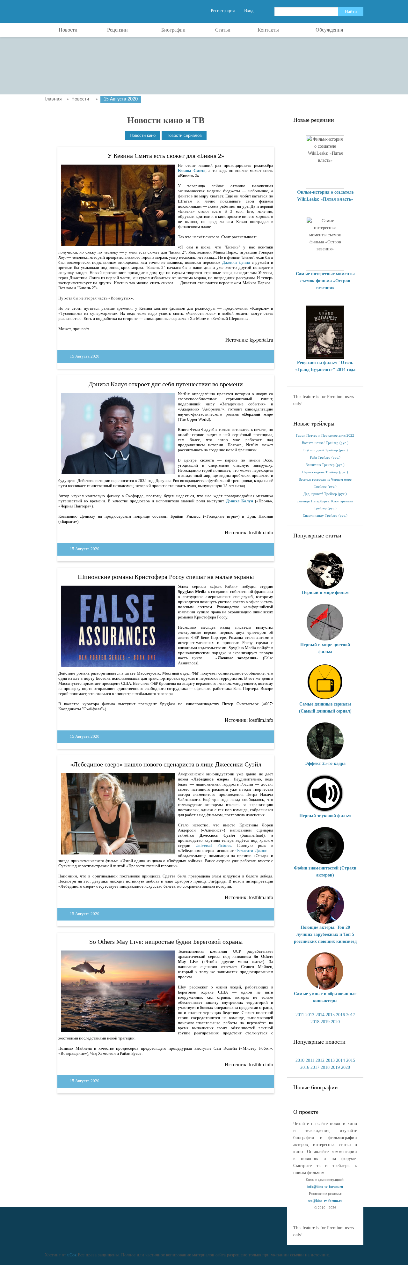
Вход (248, 10)
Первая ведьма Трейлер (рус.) (325, 472)
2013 (309, 1014)
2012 (320, 1060)
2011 (299, 1014)
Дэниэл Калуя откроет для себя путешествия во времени (166, 384)
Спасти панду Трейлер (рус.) (325, 515)
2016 (340, 1014)
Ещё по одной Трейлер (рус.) (325, 450)
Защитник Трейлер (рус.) (325, 465)
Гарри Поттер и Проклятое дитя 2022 (325, 435)
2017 (350, 1014)
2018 (314, 1021)
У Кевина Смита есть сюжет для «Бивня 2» (165, 155)
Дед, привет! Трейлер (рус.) (325, 494)
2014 (320, 1014)
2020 (335, 1021)
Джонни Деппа (236, 262)
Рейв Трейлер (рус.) (325, 457)
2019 (325, 1021)
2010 (299, 1060)
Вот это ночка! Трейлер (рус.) (325, 443)
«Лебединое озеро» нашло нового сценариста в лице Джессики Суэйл (165, 764)
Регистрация (223, 10)
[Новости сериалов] (184, 135)
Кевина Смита (191, 170)
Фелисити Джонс (251, 850)
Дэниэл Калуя (239, 501)
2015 (330, 1014)
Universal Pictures (213, 845)
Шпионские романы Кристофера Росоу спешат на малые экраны (166, 576)
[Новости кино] (142, 135)
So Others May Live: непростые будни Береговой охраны (166, 941)
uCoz (71, 1255)
